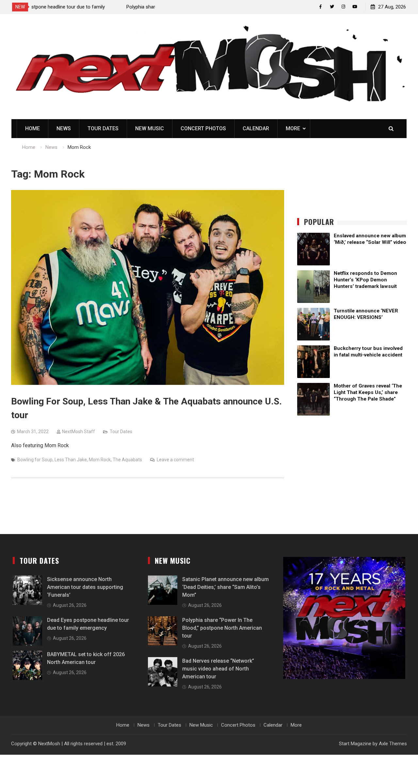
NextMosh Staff (78, 431)
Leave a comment (175, 459)
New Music (149, 128)
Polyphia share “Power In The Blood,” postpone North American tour (222, 628)
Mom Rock (100, 459)
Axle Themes (393, 744)
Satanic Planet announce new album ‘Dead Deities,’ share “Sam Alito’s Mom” (225, 587)
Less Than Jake (71, 459)
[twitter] (332, 6)
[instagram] (343, 6)
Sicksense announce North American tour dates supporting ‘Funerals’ (85, 587)
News (63, 128)
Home (32, 128)
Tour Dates (103, 128)
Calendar (256, 128)
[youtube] (355, 6)
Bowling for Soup (35, 459)
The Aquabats (127, 459)
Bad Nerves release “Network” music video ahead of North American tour (218, 669)
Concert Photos (203, 128)
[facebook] (320, 6)
